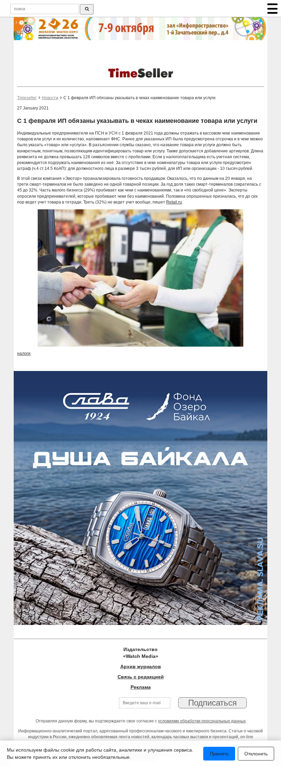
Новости (50, 97)
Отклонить (256, 753)
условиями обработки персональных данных (202, 721)
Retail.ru (174, 202)
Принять (219, 753)
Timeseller (27, 97)
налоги (23, 353)
